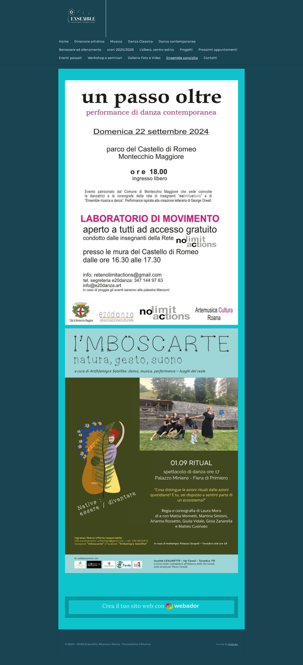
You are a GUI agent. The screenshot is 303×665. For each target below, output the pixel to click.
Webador (233, 644)
